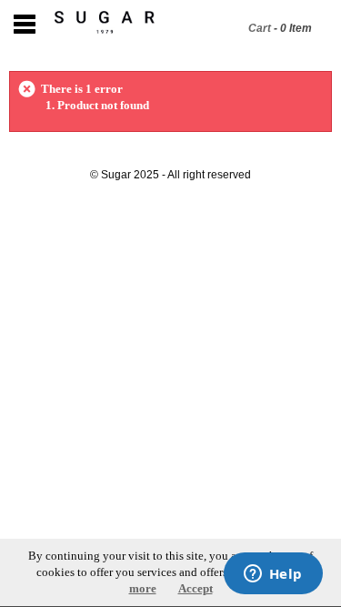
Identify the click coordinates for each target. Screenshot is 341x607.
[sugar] (100, 23)
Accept (195, 588)
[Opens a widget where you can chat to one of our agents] (273, 575)
